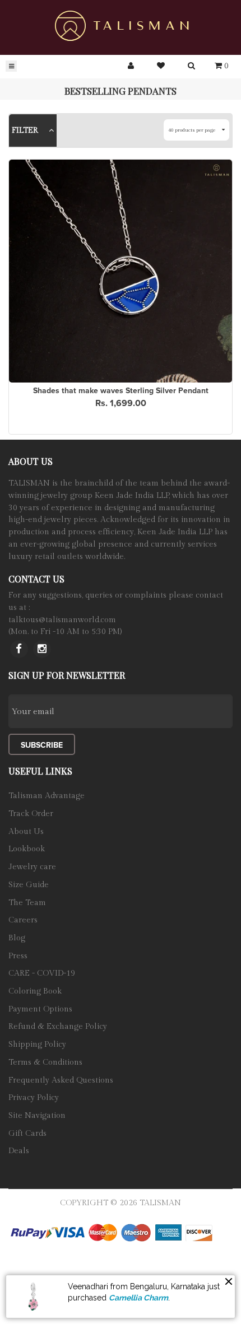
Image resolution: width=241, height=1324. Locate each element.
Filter (26, 130)
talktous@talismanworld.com (62, 603)
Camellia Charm (138, 1297)
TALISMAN (160, 1186)
